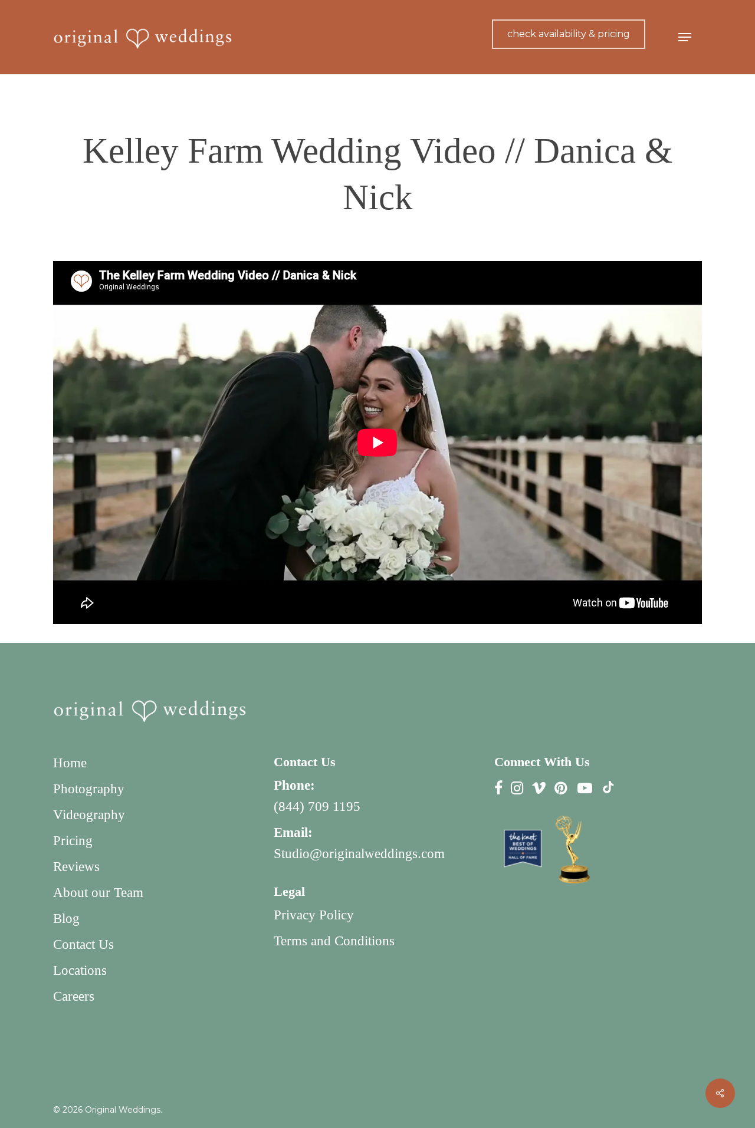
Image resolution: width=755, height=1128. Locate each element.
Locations (80, 970)
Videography (89, 814)
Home (70, 763)
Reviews (76, 866)
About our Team (98, 892)
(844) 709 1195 (317, 806)
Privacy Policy (314, 915)
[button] (685, 37)
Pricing (73, 840)
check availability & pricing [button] (568, 33)
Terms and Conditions (334, 941)
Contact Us (83, 944)
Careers (73, 996)
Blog (66, 918)
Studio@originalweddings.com (359, 853)
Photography (88, 788)
